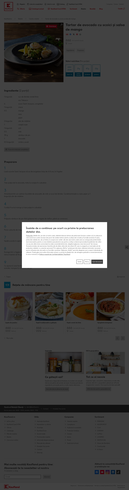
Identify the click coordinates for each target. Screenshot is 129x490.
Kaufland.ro (8, 19)
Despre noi (73, 485)
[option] (18, 313)
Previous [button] (117, 338)
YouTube (102, 472)
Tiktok (118, 472)
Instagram (107, 472)
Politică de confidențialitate (85, 485)
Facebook (97, 472)
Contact (121, 4)
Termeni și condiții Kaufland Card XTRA (105, 485)
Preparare (80, 50)
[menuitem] (21, 9)
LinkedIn (113, 472)
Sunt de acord (97, 261)
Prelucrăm (29, 235)
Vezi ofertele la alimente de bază (57, 389)
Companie (69, 417)
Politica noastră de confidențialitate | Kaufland (54, 254)
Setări (80, 261)
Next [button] (123, 338)
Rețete (20, 19)
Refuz (87, 261)
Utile (36, 417)
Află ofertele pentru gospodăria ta (98, 389)
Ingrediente (70, 50)
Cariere (116, 4)
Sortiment (99, 417)
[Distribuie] (67, 34)
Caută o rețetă (34, 19)
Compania (110, 4)
